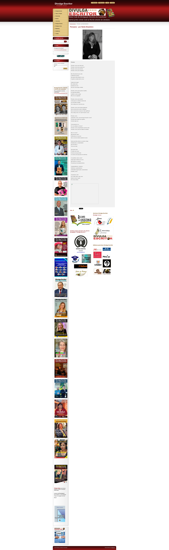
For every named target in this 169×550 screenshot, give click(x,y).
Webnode (113, 547)
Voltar (71, 210)
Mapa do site (102, 2)
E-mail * (55, 64)
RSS (107, 2)
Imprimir (112, 2)
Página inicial (95, 2)
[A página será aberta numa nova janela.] (92, 59)
